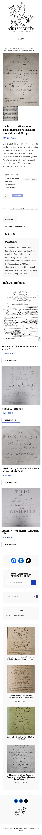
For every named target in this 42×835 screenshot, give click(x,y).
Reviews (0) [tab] (10, 234)
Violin (36, 209)
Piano (17, 48)
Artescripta (17, 828)
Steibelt (32, 209)
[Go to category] (37, 596)
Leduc (23, 209)
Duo (11, 209)
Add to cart (17, 196)
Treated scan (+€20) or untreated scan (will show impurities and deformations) (12, 181)
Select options (11, 360)
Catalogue (11, 48)
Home (5, 48)
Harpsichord (17, 209)
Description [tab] (10, 219)
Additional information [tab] (15, 226)
